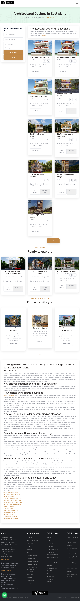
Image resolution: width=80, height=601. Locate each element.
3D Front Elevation (36, 59)
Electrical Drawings (51, 62)
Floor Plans (23, 59)
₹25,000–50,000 (51, 77)
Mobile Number (23, 26)
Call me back (53, 88)
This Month (33, 70)
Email (20, 35)
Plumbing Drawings (25, 64)
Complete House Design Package (44, 64)
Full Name (21, 18)
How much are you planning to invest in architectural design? (36, 74)
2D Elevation (24, 62)
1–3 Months (44, 70)
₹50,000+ (23, 79)
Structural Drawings (52, 59)
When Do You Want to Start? (27, 68)
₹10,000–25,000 (37, 77)
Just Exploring (55, 70)
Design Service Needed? (26, 57)
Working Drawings (37, 62)
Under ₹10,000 (24, 77)
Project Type (22, 43)
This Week (23, 70)
